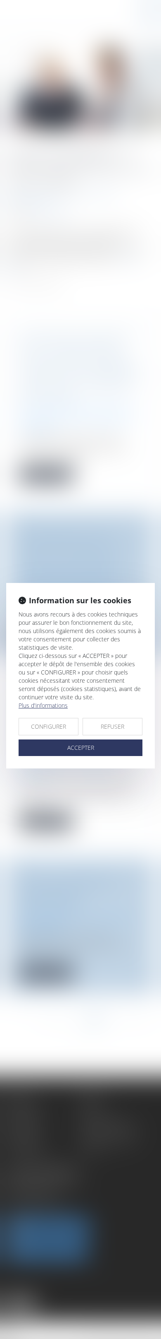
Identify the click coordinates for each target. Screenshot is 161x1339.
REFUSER (112, 726)
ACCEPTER (80, 747)
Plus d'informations (43, 705)
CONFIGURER (48, 726)
